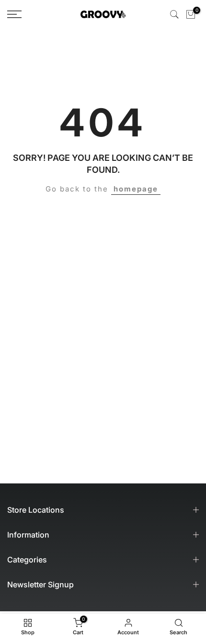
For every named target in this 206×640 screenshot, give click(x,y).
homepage (136, 188)
